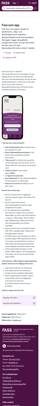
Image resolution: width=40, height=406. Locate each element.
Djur (14, 3)
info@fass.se (16, 320)
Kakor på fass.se (9, 391)
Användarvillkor (9, 394)
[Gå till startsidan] (5, 3)
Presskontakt (7, 387)
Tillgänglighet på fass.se (12, 381)
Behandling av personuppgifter (14, 384)
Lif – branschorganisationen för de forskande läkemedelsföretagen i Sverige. (16, 340)
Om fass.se (7, 377)
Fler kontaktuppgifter (11, 369)
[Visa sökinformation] (35, 8)
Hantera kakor (8, 397)
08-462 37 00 (14, 359)
